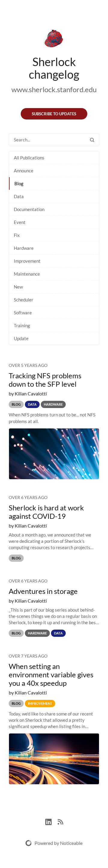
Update (21, 338)
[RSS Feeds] (60, 821)
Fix (17, 235)
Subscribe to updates (54, 113)
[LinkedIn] (51, 821)
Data (19, 196)
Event (20, 222)
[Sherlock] (54, 39)
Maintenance (27, 274)
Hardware (24, 248)
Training (22, 325)
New (18, 286)
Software (23, 312)
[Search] (92, 140)
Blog (18, 183)
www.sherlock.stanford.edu (54, 89)
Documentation (29, 209)
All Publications (29, 157)
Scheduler (23, 299)
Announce (23, 170)
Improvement (27, 261)
